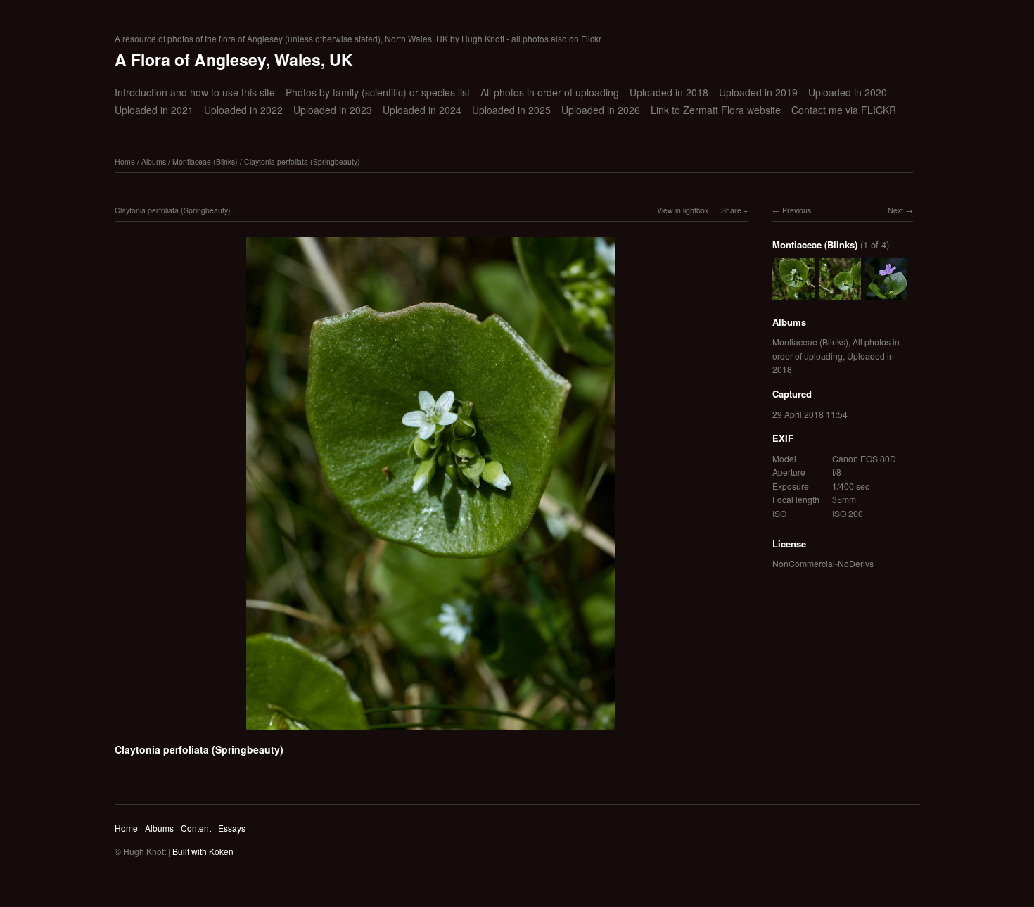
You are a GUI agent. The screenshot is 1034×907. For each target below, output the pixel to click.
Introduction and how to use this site (195, 92)
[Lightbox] (430, 732)
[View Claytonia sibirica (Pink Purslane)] (886, 293)
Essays (231, 828)
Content (196, 828)
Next (895, 210)
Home (125, 161)
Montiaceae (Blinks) (205, 161)
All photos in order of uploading (549, 92)
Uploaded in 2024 (422, 110)
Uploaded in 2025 (511, 110)
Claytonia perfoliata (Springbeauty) (302, 161)
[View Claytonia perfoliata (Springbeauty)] (840, 293)
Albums (153, 161)
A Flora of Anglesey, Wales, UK (234, 59)
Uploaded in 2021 (154, 110)
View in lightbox (682, 210)
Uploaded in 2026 (600, 110)
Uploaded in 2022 (243, 110)
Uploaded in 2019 (758, 92)
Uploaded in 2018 (669, 92)
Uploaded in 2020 (847, 92)
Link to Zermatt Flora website (716, 110)
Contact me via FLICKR (843, 110)
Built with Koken (203, 851)
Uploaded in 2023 (332, 110)
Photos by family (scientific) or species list (378, 92)
